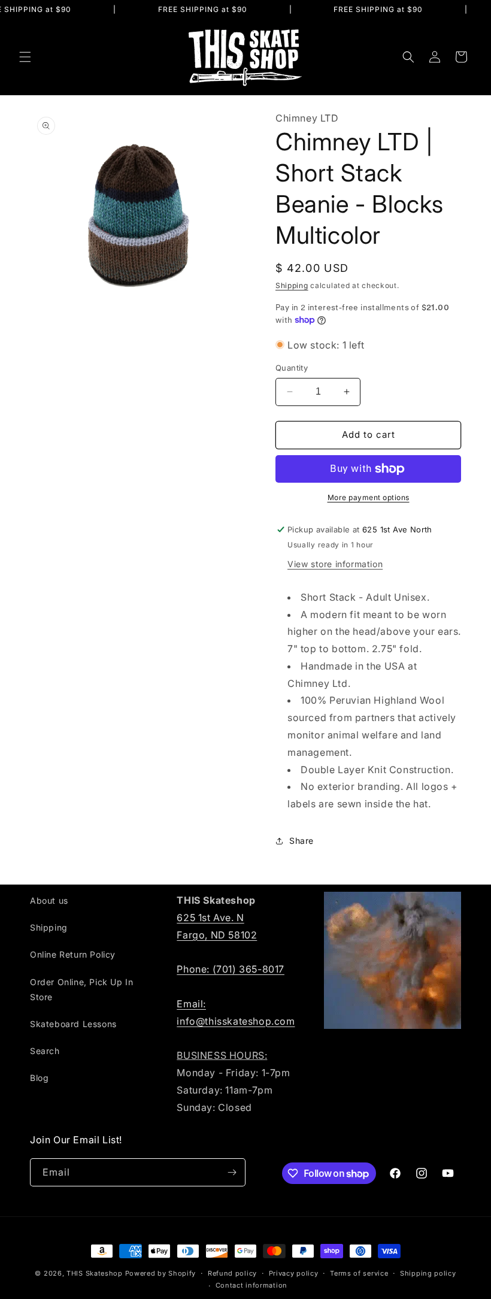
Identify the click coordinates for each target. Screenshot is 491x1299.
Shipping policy (428, 1273)
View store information (335, 564)
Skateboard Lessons (73, 1024)
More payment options (369, 497)
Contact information (251, 1285)
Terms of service (359, 1273)
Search (45, 1051)
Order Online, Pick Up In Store (81, 989)
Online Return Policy (73, 954)
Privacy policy (294, 1273)
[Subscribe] (232, 1172)
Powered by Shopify (160, 1273)
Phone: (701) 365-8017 (230, 969)
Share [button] (301, 840)
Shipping (291, 285)
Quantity (291, 368)
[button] (25, 57)
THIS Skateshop (94, 1273)
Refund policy (232, 1273)
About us (49, 900)
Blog (39, 1078)
